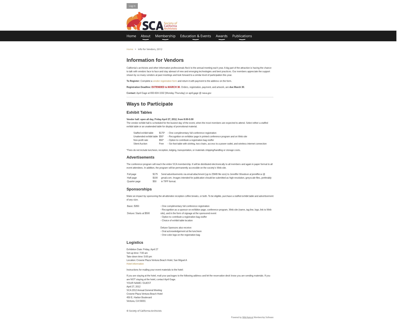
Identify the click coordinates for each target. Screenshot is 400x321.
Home (130, 49)
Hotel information (135, 263)
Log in (132, 5)
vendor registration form (165, 81)
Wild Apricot (247, 317)
